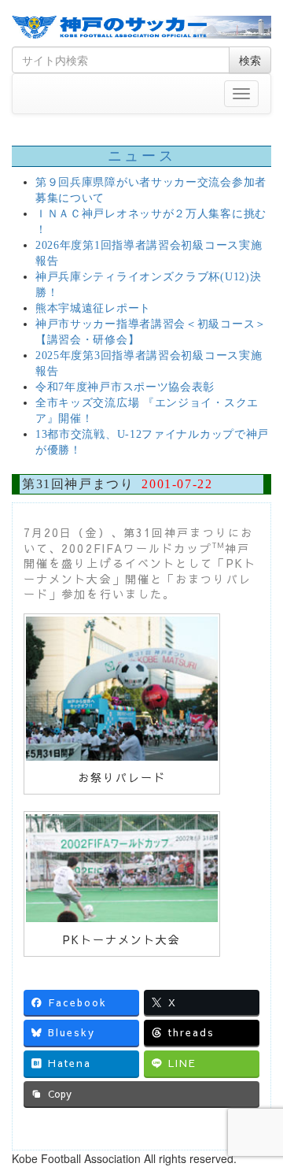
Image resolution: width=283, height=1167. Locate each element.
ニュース (141, 156)
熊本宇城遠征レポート (93, 308)
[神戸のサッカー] (141, 27)
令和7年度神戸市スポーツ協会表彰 (125, 387)
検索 (250, 60)
